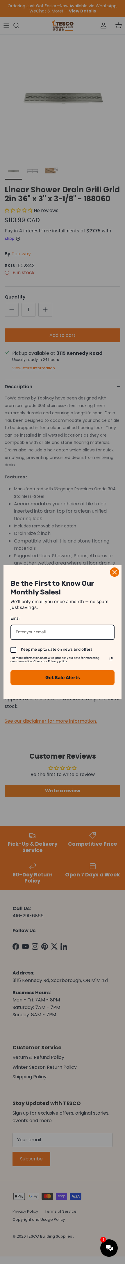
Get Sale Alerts (62, 677)
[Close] (115, 572)
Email (15, 618)
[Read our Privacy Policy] (111, 658)
